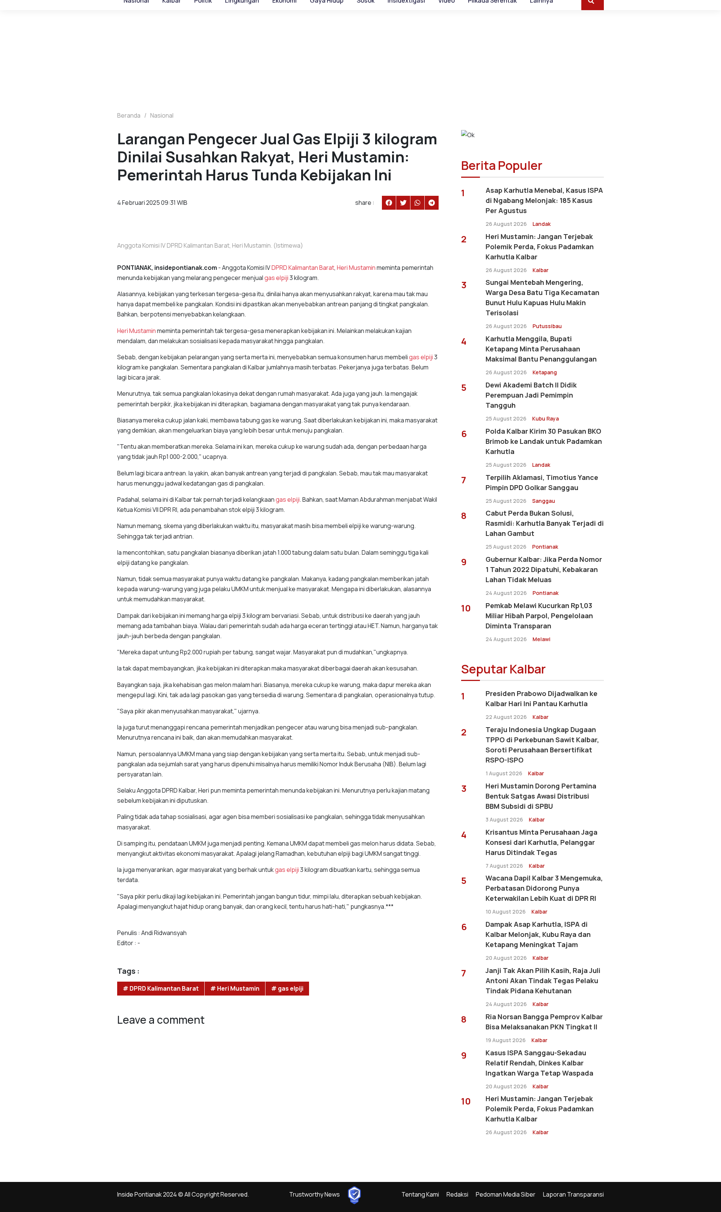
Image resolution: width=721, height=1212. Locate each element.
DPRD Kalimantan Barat (303, 267)
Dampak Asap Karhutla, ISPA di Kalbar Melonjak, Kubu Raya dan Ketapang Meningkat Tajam (538, 934)
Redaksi (457, 1194)
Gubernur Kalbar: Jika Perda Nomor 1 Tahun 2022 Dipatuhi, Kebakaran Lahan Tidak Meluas (544, 569)
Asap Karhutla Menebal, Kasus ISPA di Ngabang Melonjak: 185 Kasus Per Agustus (544, 200)
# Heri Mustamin (234, 988)
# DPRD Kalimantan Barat (161, 988)
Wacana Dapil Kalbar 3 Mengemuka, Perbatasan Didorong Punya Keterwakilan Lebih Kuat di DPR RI (544, 888)
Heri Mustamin (356, 267)
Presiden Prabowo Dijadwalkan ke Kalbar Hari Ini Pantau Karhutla (541, 698)
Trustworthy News (314, 1194)
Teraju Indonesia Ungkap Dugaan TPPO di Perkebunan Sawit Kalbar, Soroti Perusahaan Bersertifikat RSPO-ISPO (542, 744)
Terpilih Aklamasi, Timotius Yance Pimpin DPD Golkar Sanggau (542, 482)
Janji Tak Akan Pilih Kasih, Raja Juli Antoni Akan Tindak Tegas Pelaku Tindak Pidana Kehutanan (543, 980)
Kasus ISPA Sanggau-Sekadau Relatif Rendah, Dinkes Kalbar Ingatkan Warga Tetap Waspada (539, 1062)
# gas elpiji (287, 988)
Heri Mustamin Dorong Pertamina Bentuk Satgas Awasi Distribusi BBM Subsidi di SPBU (541, 796)
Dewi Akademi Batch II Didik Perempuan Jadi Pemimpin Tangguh (531, 395)
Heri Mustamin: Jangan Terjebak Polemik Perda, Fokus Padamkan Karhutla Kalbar (540, 246)
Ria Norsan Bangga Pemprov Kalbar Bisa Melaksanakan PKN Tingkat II (544, 1021)
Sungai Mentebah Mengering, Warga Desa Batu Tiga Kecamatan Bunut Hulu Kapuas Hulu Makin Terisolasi (542, 297)
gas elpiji (276, 278)
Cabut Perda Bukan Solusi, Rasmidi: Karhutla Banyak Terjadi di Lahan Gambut (545, 523)
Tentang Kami (420, 1194)
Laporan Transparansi (573, 1194)
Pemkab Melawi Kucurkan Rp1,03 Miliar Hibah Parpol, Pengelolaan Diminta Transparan (539, 615)
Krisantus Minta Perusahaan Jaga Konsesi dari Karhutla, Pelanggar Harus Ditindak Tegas (541, 842)
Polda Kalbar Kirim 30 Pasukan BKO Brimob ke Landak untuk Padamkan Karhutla (544, 441)
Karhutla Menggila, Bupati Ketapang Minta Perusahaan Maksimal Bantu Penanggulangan (541, 348)
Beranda (128, 115)
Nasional (161, 115)
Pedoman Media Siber (505, 1194)
